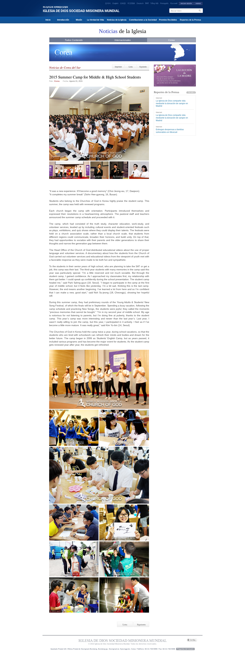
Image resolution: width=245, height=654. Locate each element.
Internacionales (122, 40)
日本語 (123, 3)
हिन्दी (146, 3)
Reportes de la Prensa (190, 20)
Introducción (63, 20)
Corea (171, 40)
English (115, 3)
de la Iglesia (122, 31)
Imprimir (118, 66)
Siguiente (143, 66)
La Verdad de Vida (95, 20)
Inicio (48, 20)
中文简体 (131, 3)
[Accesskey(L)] (186, 3)
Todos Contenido (74, 40)
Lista (130, 66)
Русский (173, 3)
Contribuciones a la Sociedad (143, 20)
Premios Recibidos (168, 20)
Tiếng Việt (154, 3)
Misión (79, 20)
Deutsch (140, 3)
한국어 (108, 3)
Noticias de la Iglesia (116, 20)
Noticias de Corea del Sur (64, 67)
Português (164, 3)
